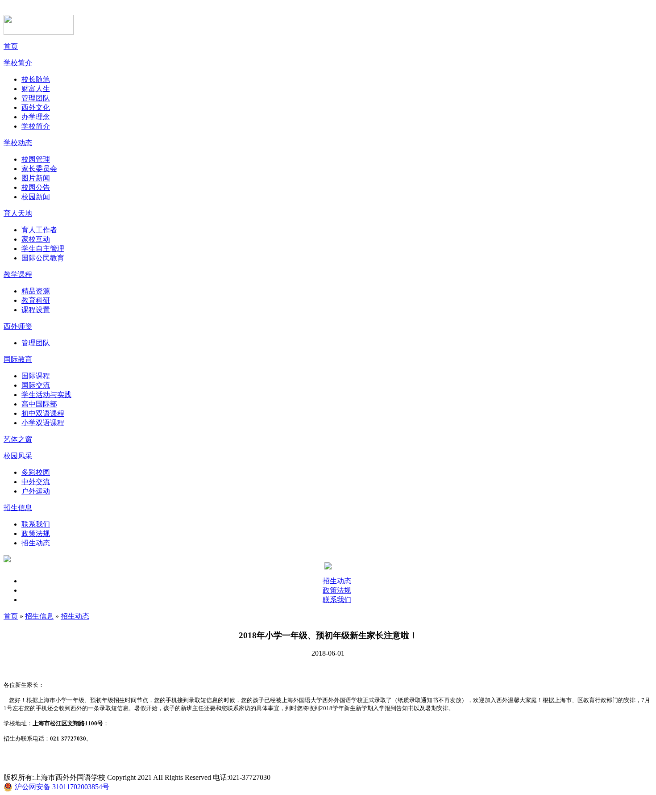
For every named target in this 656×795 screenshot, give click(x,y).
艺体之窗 (18, 439)
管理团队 (35, 98)
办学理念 (35, 117)
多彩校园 (35, 472)
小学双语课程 (42, 423)
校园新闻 (35, 197)
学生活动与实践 (46, 394)
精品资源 (35, 291)
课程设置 (35, 310)
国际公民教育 (42, 258)
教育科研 (35, 300)
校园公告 (35, 187)
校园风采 (18, 456)
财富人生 (35, 88)
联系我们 (35, 524)
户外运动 (35, 491)
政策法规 (35, 533)
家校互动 (35, 239)
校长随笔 (35, 79)
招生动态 (35, 543)
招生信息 (18, 507)
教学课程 (18, 274)
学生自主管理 (42, 248)
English (540, 9)
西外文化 (35, 107)
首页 (11, 46)
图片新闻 (35, 178)
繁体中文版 (516, 9)
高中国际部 (39, 404)
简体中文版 (487, 9)
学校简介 (18, 63)
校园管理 (35, 159)
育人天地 (18, 213)
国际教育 (18, 359)
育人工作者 (39, 230)
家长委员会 (39, 168)
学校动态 (18, 142)
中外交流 (35, 481)
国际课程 (35, 376)
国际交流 (35, 385)
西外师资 (18, 326)
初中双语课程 (42, 413)
